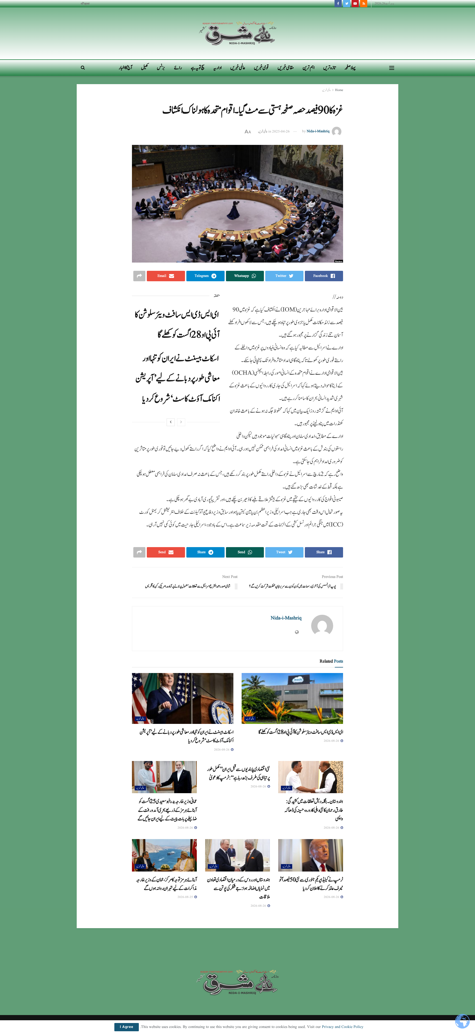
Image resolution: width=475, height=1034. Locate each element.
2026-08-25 (186, 897)
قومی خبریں (261, 68)
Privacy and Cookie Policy (342, 1027)
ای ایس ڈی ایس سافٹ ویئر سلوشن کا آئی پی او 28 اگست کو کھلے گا (300, 732)
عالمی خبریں (237, 68)
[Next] (171, 422)
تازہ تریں (329, 68)
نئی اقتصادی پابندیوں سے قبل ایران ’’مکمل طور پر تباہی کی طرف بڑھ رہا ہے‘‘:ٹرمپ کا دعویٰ (238, 773)
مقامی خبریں (286, 68)
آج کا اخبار (125, 68)
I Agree (126, 1027)
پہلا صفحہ (350, 68)
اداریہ (217, 68)
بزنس (161, 68)
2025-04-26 (281, 131)
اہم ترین (308, 68)
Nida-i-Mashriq (318, 131)
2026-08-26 (332, 741)
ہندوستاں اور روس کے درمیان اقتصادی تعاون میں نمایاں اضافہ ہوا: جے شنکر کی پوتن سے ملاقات (238, 888)
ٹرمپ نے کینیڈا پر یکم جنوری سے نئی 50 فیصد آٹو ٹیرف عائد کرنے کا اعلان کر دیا (311, 884)
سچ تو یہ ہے (198, 68)
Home (339, 90)
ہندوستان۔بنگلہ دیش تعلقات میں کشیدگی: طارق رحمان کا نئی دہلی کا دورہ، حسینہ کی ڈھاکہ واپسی (313, 810)
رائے (178, 68)
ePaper (85, 3)
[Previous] (181, 422)
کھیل (144, 68)
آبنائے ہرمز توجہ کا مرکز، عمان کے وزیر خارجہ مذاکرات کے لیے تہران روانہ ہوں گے (166, 884)
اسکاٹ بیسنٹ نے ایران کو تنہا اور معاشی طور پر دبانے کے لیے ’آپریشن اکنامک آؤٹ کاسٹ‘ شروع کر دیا (178, 378)
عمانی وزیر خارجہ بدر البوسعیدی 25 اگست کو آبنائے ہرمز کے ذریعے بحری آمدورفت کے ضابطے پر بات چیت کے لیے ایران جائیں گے (167, 810)
